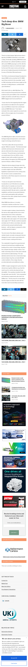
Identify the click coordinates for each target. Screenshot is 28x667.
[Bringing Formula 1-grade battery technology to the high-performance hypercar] (14, 307)
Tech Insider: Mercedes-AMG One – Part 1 (13, 362)
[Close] (26, 638)
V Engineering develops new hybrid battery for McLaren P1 (19, 388)
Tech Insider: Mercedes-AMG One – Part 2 (13, 340)
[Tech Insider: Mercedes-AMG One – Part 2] (14, 331)
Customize (14, 663)
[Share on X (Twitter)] (12, 34)
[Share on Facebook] (19, 34)
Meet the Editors (6, 586)
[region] (14, 651)
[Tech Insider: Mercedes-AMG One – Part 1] (14, 353)
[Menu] (3, 6)
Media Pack (5, 583)
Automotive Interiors (7, 631)
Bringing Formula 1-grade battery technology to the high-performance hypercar (12, 317)
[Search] (25, 6)
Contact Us (4, 580)
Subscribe (22, 1)
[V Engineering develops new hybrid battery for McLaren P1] (6, 390)
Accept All (14, 658)
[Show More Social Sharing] (24, 34)
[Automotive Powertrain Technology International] (14, 6)
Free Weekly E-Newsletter (8, 589)
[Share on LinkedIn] (5, 34)
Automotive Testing (7, 634)
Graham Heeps (10, 28)
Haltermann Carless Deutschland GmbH (14, 557)
